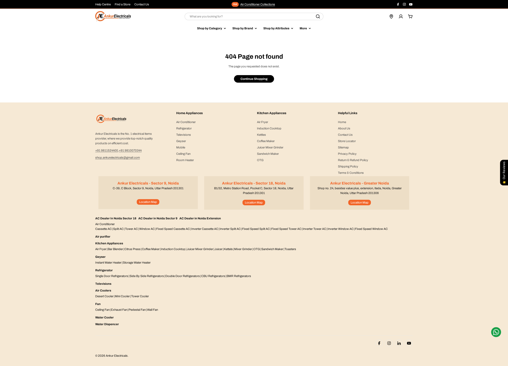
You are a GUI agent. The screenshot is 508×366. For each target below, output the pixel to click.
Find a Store (122, 4)
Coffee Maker (151, 249)
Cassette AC (103, 228)
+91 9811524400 (106, 150)
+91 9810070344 (130, 150)
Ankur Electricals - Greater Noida (359, 183)
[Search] (318, 16)
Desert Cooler (104, 296)
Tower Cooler (140, 296)
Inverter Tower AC (314, 228)
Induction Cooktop (173, 249)
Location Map (148, 202)
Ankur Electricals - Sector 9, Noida (148, 183)
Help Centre (103, 4)
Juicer (218, 249)
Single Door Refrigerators (111, 276)
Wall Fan (152, 309)
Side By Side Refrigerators (147, 276)
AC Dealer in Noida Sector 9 (157, 218)
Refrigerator (104, 270)
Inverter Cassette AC (204, 228)
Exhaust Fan (119, 309)
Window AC (147, 228)
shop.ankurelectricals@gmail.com (117, 157)
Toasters (290, 249)
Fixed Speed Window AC (371, 228)
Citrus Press (132, 249)
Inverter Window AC (341, 228)
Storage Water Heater (137, 262)
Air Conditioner (105, 224)
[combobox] (254, 16)
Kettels (228, 249)
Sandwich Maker (272, 249)
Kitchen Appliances (109, 243)
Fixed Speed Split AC (256, 228)
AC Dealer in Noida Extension (200, 218)
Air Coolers (103, 290)
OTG (256, 249)
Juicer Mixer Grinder (200, 249)
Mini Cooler (122, 296)
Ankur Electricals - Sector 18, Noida (254, 183)
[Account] (400, 16)
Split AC (118, 228)
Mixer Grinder (243, 249)
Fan (98, 304)
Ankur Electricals (117, 355)
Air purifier (102, 236)
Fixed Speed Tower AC (286, 228)
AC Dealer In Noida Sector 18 (115, 218)
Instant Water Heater (108, 262)
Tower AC (131, 228)
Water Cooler (104, 317)
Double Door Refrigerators (182, 276)
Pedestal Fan (137, 309)
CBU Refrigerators (213, 276)
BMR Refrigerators (239, 276)
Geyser (100, 256)
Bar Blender (115, 249)
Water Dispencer (107, 324)
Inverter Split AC (230, 228)
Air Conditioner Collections (257, 4)
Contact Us (141, 4)
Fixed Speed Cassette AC (173, 228)
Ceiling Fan (102, 309)
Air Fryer (100, 249)
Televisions (103, 283)
